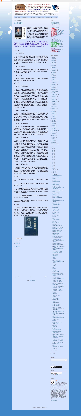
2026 (53, 148)
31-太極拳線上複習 (54, 94)
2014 (53, 166)
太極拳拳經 (54, 345)
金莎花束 (54, 292)
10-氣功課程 (53, 72)
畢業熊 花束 (54, 293)
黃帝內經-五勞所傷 (55, 212)
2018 (53, 160)
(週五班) (54, 36)
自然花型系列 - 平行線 (56, 287)
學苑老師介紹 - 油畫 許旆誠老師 (57, 342)
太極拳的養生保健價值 (56, 181)
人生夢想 (54, 258)
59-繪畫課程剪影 (53, 120)
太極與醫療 (54, 191)
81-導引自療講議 (53, 128)
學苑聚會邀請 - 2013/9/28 (56, 307)
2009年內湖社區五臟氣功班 (57, 252)
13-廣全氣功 (53, 77)
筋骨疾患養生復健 (55, 184)
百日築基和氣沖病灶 (55, 219)
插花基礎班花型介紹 (55, 298)
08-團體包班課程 (53, 70)
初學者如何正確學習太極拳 (57, 280)
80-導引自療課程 (53, 126)
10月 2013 (55, 172)
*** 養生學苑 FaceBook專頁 (55, 24)
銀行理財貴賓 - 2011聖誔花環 (57, 236)
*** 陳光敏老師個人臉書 (55, 27)
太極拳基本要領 (55, 254)
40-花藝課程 (53, 103)
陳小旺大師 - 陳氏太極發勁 (57, 281)
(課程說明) (59, 34)
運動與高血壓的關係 (55, 193)
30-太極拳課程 (53, 92)
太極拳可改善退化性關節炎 (57, 197)
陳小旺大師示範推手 (55, 271)
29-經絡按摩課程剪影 (54, 91)
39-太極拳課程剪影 (54, 101)
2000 (53, 353)
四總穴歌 (54, 270)
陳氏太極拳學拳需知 (55, 277)
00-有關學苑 (53, 57)
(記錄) (62, 49)
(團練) (62, 31)
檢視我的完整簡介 (54, 400)
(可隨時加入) (57, 35)
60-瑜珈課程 (53, 121)
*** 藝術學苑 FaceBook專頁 (55, 25)
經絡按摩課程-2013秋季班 (56, 322)
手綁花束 (54, 296)
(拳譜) (63, 30)
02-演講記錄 (53, 60)
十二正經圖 (54, 264)
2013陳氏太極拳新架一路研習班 (57, 244)
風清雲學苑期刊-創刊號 (56, 204)
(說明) (60, 49)
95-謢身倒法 (53, 140)
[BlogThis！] (18, 238)
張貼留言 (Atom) (32, 280)
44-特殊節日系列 (53, 109)
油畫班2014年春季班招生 (56, 316)
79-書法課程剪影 (53, 125)
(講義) (63, 33)
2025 (53, 150)
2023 (53, 153)
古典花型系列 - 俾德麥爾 (56, 289)
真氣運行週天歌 (55, 323)
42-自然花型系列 (53, 106)
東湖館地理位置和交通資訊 (57, 331)
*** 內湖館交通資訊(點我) (55, 22)
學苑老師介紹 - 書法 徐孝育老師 (57, 340)
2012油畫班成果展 (55, 233)
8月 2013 (54, 348)
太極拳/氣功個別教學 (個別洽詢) (56, 39)
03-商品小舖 (53, 62)
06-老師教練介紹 (53, 67)
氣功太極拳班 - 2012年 (56, 222)
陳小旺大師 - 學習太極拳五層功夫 (58, 278)
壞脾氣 (53, 257)
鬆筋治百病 (54, 213)
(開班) (60, 30)
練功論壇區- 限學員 (41, 17)
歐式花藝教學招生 (55, 319)
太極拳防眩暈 (54, 199)
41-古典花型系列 (53, 104)
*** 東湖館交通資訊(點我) (55, 23)
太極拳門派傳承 (55, 207)
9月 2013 (54, 174)
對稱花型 (54, 301)
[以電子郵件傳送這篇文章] (17, 238)
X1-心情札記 (53, 142)
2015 (53, 165)
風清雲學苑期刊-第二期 (56, 203)
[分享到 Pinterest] (21, 238)
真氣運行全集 (54, 326)
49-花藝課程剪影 (53, 116)
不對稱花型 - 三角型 (55, 299)
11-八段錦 (52, 74)
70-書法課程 (53, 123)
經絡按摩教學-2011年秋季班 (57, 230)
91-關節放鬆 (53, 133)
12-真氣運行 (53, 75)
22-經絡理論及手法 (54, 89)
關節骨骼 (54, 194)
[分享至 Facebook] (20, 238)
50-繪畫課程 (53, 118)
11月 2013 (55, 171)
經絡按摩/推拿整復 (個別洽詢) (56, 40)
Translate (58, 374)
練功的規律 (54, 216)
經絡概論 (54, 320)
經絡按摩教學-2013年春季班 (57, 225)
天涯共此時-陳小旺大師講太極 (57, 283)
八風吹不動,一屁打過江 (56, 260)
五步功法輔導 (54, 325)
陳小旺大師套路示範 (55, 305)
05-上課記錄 (53, 65)
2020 (53, 157)
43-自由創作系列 (53, 108)
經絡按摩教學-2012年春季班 (57, 228)
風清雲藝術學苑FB (25, 17)
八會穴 (53, 267)
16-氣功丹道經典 (53, 82)
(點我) (59, 29)
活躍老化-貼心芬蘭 (55, 206)
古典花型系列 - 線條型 (56, 295)
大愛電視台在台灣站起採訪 (57, 175)
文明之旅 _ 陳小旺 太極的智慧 (57, 273)
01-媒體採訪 (53, 58)
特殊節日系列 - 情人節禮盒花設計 (58, 286)
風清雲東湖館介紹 (55, 332)
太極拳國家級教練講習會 (56, 239)
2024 (53, 151)
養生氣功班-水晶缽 (55, 234)
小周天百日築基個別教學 (56, 329)
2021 (53, 156)
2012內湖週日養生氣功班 (56, 231)
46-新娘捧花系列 (53, 113)
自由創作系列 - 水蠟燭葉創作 (57, 290)
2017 (53, 162)
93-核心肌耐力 (53, 137)
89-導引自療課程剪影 (54, 130)
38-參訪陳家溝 (53, 99)
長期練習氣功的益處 (55, 209)
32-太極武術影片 (53, 96)
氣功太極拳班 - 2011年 (56, 224)
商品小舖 (55, 17)
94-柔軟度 (52, 138)
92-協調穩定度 (53, 135)
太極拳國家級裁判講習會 (56, 237)
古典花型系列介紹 (55, 302)
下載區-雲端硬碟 (33, 17)
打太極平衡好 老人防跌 (56, 186)
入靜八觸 (54, 221)
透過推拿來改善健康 (55, 196)
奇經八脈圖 (54, 178)
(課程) (61, 43)
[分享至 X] (19, 238)
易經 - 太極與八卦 (55, 210)
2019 (53, 159)
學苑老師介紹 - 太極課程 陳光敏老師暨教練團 (57, 337)
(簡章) (58, 30)
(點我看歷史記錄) (60, 46)
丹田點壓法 (54, 180)
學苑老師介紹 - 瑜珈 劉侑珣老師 (57, 346)
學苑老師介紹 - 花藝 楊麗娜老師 (57, 339)
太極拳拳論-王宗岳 (55, 343)
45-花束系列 (53, 111)
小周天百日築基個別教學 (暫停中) (57, 41)
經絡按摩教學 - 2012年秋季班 (57, 227)
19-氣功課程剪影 (53, 84)
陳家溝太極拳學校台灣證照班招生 (58, 317)
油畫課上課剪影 (55, 284)
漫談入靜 (54, 218)
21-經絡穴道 (53, 87)
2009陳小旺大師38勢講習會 (57, 251)
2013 (53, 168)
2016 (53, 163)
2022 (53, 154)
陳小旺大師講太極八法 (56, 304)
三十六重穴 (54, 265)
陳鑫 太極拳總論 (55, 255)
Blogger (47, 407)
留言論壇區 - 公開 (49, 17)
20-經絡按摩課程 (53, 86)
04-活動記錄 (53, 63)
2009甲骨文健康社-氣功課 (56, 243)
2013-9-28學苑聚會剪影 (56, 177)
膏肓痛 (53, 183)
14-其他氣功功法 (53, 79)
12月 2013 (55, 169)
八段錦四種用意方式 (55, 215)
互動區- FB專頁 (17, 17)
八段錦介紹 (54, 328)
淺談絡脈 (54, 268)
